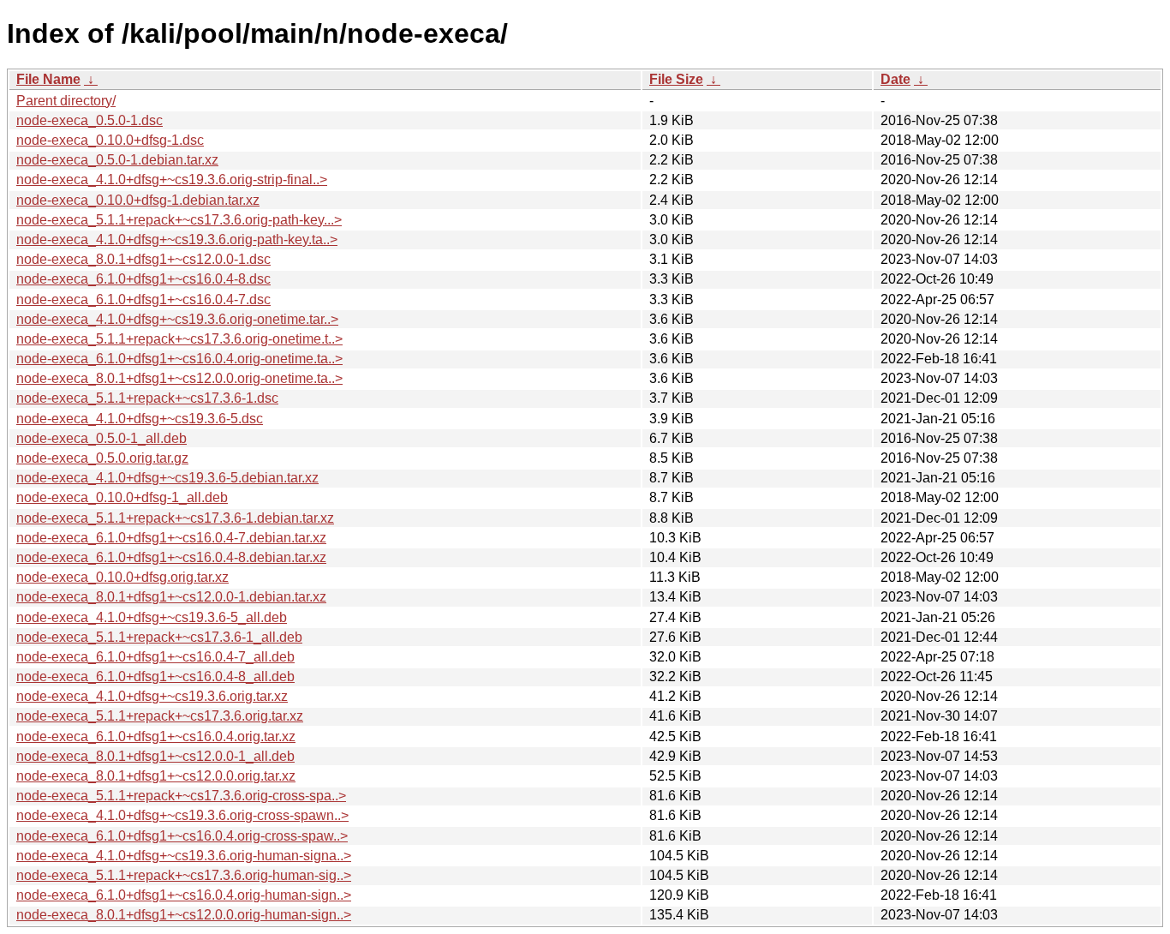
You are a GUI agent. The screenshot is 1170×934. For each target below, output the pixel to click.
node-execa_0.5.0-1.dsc (89, 120)
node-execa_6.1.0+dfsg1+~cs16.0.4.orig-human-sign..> (183, 895)
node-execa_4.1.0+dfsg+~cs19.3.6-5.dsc (139, 418)
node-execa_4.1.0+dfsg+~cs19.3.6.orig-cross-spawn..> (182, 815)
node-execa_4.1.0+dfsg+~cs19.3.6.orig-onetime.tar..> (177, 319)
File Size (676, 79)
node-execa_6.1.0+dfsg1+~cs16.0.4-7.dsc (143, 299)
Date (895, 79)
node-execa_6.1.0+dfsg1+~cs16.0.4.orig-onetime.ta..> (179, 358)
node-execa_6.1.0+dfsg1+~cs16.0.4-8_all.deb (155, 676)
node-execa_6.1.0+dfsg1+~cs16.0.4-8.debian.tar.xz (171, 557)
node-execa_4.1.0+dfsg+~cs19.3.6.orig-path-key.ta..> (176, 239)
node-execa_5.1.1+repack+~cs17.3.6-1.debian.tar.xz (175, 518)
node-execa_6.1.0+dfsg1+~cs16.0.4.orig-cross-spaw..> (182, 836)
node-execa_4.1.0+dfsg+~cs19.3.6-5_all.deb (151, 617)
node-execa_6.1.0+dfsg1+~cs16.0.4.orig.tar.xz (155, 736)
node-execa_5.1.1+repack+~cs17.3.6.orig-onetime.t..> (179, 339)
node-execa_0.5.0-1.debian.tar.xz (117, 160)
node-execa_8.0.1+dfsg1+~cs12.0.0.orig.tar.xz (155, 776)
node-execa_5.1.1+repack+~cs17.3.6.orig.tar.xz (159, 716)
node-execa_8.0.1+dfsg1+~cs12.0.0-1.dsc (143, 259)
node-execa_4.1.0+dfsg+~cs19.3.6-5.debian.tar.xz (167, 477)
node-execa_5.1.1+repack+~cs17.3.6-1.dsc (147, 398)
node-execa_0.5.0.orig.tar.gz (102, 458)
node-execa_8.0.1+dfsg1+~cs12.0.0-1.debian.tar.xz (171, 597)
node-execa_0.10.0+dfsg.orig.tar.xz (122, 577)
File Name (48, 79)
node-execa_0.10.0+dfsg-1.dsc (110, 140)
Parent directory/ (66, 100)
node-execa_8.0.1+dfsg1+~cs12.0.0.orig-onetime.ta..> (179, 378)
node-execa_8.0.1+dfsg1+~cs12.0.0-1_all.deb (155, 756)
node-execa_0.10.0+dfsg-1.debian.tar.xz (138, 200)
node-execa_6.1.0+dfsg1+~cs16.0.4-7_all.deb (155, 657)
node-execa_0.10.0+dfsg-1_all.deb (122, 497)
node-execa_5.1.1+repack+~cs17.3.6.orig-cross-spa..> (181, 795)
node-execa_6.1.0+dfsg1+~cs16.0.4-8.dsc (143, 279)
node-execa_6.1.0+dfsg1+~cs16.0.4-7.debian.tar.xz (171, 537)
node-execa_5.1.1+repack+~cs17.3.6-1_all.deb (159, 637)
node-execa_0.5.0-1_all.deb (101, 438)
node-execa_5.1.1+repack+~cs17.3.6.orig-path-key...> (179, 220)
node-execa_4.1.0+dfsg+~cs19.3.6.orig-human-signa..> (183, 855)
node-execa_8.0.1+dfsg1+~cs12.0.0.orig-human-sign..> (183, 914)
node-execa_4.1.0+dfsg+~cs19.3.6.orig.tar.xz (152, 696)
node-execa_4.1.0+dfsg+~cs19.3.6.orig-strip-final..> (171, 179)
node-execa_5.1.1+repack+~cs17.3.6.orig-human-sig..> (183, 875)
